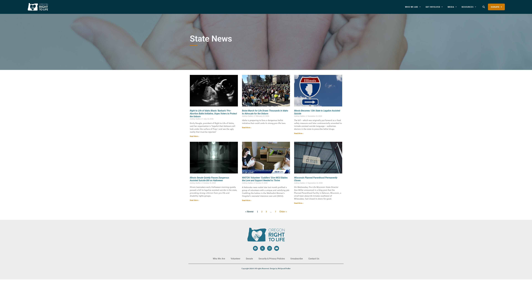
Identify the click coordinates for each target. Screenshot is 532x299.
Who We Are (411, 7)
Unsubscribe (296, 258)
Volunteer (235, 258)
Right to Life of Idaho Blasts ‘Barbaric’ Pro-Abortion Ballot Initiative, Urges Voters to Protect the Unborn (213, 113)
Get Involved (433, 7)
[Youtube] (276, 248)
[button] (484, 7)
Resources (468, 7)
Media (451, 7)
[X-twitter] (262, 248)
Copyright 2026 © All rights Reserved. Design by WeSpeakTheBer (266, 268)
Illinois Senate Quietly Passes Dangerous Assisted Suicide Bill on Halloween (209, 179)
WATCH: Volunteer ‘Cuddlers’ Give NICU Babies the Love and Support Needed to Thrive (265, 179)
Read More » (194, 136)
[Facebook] (255, 248)
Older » (283, 211)
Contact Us (313, 258)
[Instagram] (269, 248)
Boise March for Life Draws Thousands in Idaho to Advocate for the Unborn (265, 112)
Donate (495, 7)
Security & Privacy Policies (272, 258)
